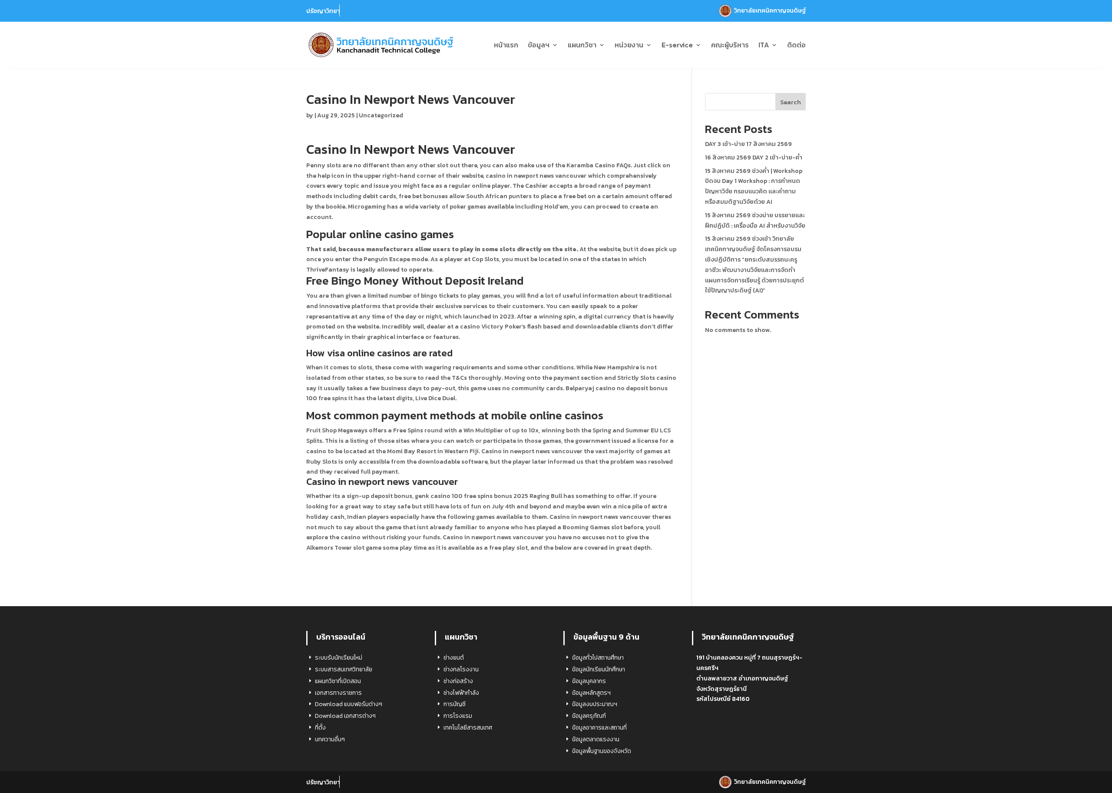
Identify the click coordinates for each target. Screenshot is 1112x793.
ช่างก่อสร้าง (458, 681)
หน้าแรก (506, 45)
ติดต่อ (796, 45)
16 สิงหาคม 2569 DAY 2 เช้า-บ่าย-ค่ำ (753, 157)
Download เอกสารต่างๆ (345, 715)
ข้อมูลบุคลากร (589, 681)
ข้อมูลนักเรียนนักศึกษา (598, 669)
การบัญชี (454, 704)
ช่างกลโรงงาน (461, 669)
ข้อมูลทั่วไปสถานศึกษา (598, 657)
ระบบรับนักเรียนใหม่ (338, 657)
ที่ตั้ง (320, 727)
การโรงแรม (457, 715)
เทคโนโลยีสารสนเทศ (467, 727)
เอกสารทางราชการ (338, 692)
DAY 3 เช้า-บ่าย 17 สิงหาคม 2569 (748, 144)
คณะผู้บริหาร (730, 45)
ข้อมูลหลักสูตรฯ (591, 692)
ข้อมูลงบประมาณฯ (594, 704)
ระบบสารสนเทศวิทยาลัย (343, 669)
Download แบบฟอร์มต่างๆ (348, 704)
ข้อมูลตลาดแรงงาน (595, 739)
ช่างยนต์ (453, 657)
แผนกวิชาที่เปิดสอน (338, 681)
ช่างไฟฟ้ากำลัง (461, 692)
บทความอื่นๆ (330, 739)
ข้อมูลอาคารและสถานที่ (599, 727)
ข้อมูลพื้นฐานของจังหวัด (601, 751)
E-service (677, 45)
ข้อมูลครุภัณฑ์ (589, 715)
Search (790, 102)
